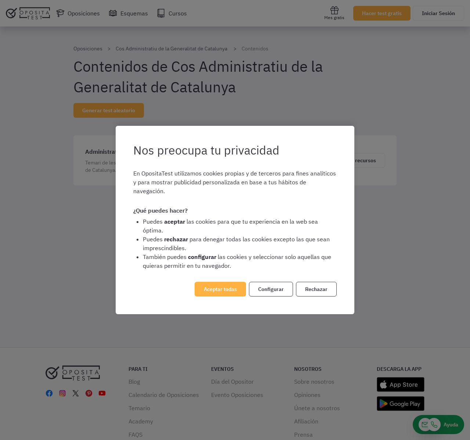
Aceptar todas (220, 289)
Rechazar (316, 289)
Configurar (271, 289)
